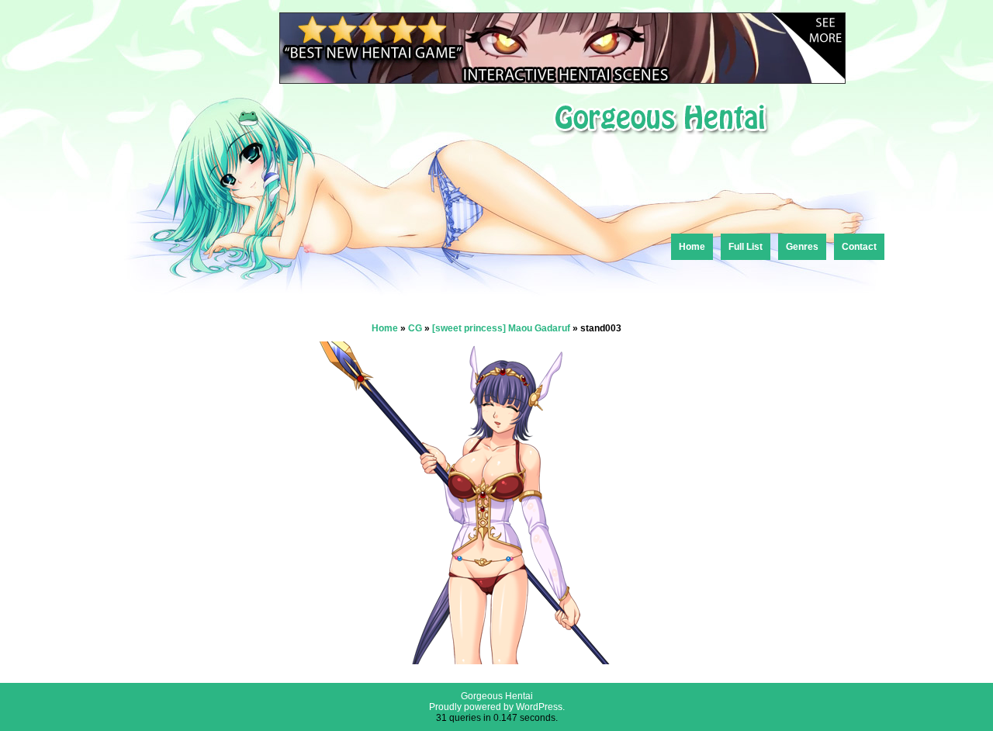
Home (692, 246)
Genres (802, 246)
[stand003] (496, 660)
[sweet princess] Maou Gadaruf (501, 328)
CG (415, 328)
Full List (745, 246)
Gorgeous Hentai (497, 696)
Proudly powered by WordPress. (497, 707)
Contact (859, 246)
